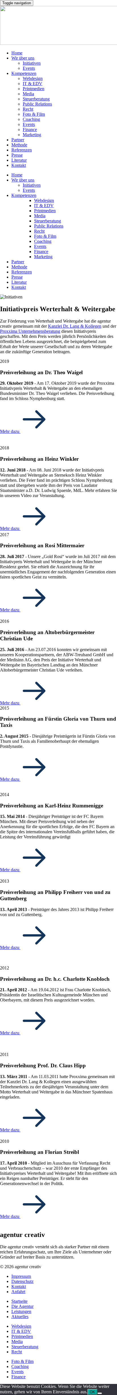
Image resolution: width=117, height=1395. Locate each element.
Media (28, 93)
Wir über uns (22, 58)
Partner (17, 139)
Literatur (19, 160)
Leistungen (21, 1311)
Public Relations (37, 104)
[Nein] (99, 1393)
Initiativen (32, 63)
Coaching (31, 119)
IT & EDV (32, 83)
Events (29, 68)
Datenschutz (22, 1281)
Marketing (32, 134)
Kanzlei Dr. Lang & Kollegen (74, 326)
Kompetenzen (23, 73)
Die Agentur (22, 1306)
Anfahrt (18, 1291)
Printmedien (33, 88)
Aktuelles (19, 1316)
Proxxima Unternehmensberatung (30, 331)
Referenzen (21, 150)
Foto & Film (34, 114)
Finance (30, 129)
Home (16, 53)
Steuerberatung (36, 98)
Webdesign (33, 78)
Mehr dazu (10, 431)
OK (92, 1392)
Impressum (21, 1276)
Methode (19, 144)
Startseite (19, 1301)
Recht (28, 109)
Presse (17, 155)
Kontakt (18, 165)
